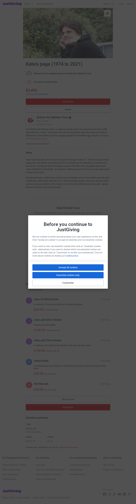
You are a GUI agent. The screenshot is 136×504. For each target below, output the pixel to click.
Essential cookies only (68, 275)
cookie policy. (72, 256)
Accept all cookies (68, 267)
